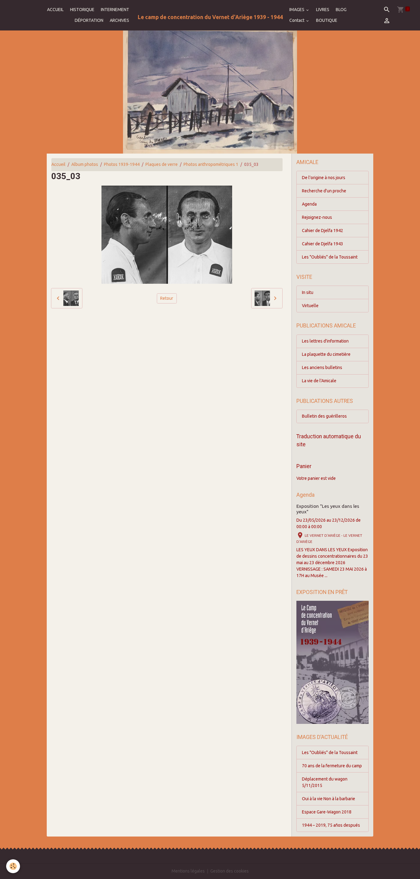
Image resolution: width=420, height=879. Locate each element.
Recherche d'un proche (324, 190)
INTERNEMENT (115, 9)
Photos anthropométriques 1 (211, 164)
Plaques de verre (161, 164)
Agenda (309, 204)
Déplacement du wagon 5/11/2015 (324, 782)
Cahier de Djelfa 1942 (322, 230)
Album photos (84, 164)
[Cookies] (13, 866)
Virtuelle (310, 305)
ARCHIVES (119, 20)
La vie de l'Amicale (319, 380)
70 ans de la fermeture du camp (332, 765)
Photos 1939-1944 (122, 164)
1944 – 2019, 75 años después (331, 825)
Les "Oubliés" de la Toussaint (330, 257)
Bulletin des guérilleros (324, 416)
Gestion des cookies (229, 871)
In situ (307, 292)
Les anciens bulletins (322, 367)
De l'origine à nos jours (323, 177)
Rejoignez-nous (317, 217)
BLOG (341, 9)
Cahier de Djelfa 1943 (322, 243)
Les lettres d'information (325, 341)
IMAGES (297, 9)
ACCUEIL (55, 9)
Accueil (58, 164)
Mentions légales (188, 871)
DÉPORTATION (89, 20)
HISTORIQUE (82, 9)
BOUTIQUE (326, 20)
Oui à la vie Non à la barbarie (328, 798)
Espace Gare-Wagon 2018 (326, 811)
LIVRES (322, 9)
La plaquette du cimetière (326, 354)
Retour (166, 298)
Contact (297, 20)
